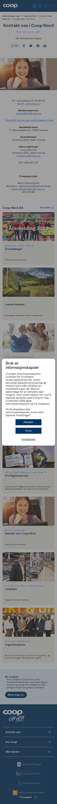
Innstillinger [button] (28, 439)
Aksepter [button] (28, 422)
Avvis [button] (28, 430)
